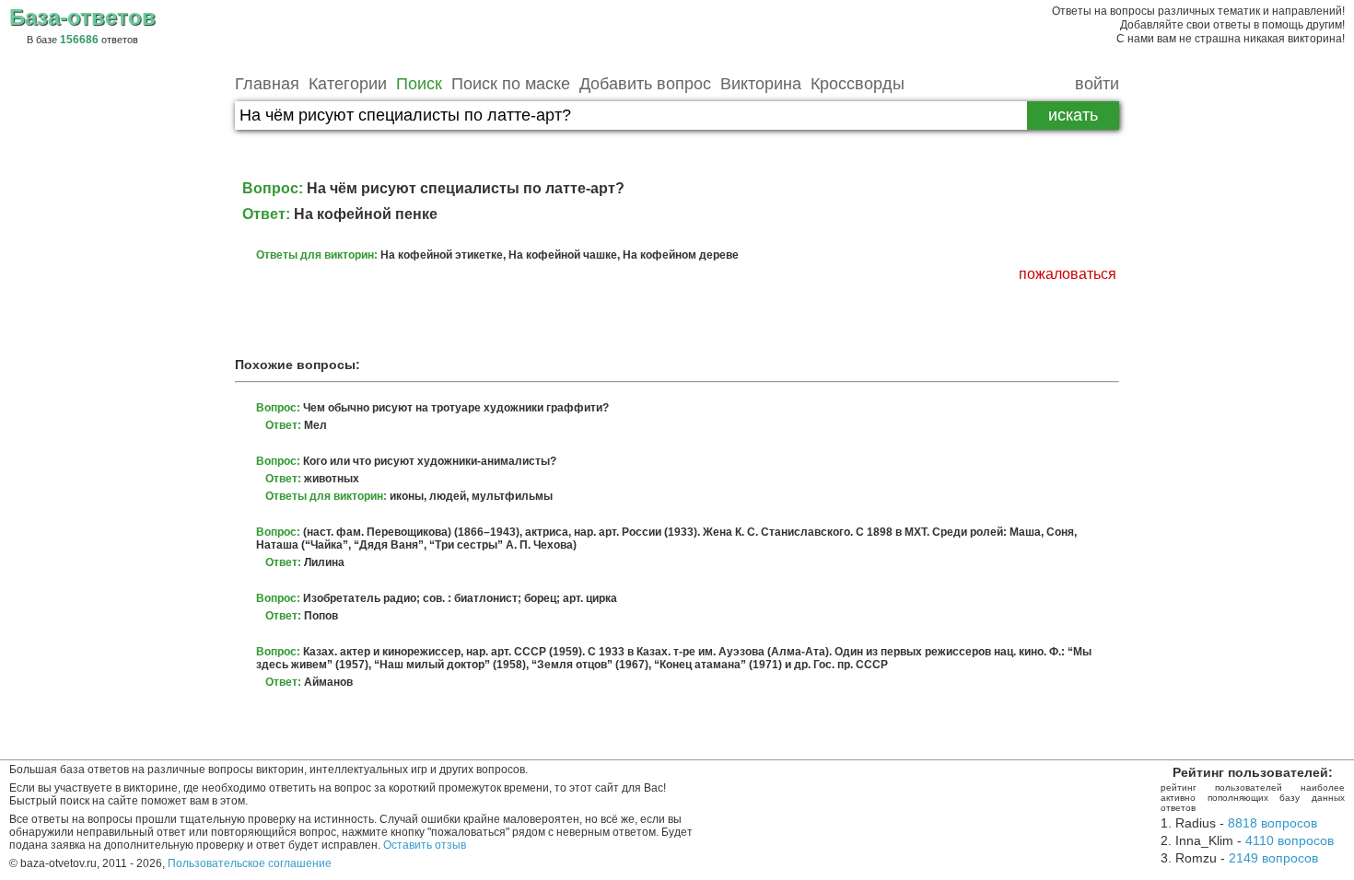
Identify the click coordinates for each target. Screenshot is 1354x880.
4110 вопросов (1289, 840)
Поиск (419, 84)
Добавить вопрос (645, 84)
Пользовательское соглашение (250, 863)
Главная (267, 84)
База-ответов (82, 17)
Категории (348, 84)
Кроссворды (858, 84)
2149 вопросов (1273, 858)
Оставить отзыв (424, 845)
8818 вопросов (1272, 823)
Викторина (760, 84)
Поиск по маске (510, 84)
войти (1097, 84)
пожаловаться (1067, 274)
